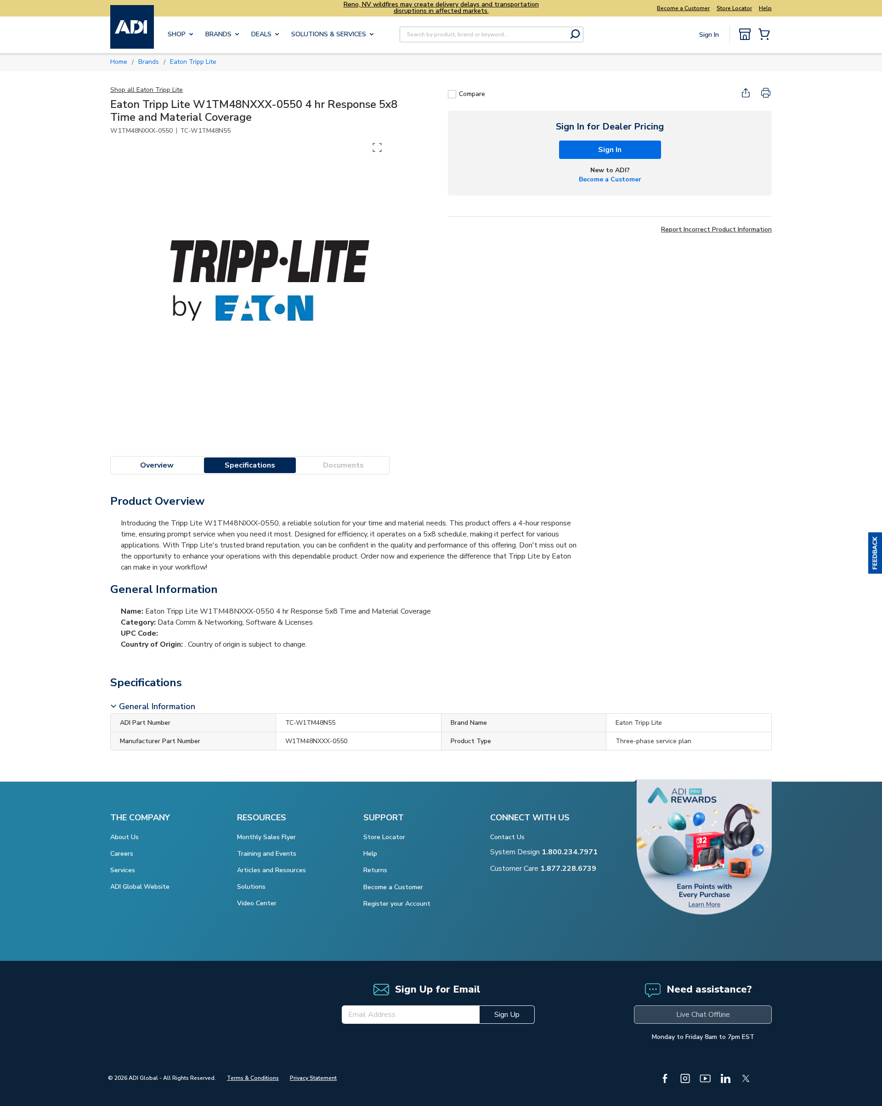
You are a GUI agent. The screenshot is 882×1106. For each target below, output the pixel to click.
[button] (875, 553)
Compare (472, 94)
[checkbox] (452, 94)
